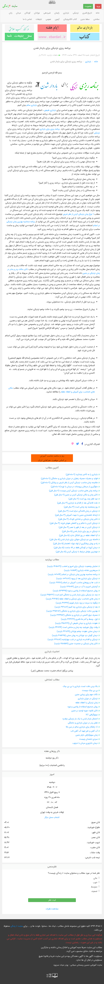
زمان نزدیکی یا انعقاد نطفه (86, 702)
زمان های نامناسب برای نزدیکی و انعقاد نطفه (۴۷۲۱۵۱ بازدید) (72, 599)
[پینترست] (73, 444)
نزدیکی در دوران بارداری (88, 698)
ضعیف (94, 891)
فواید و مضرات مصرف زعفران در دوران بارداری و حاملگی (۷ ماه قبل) (69, 478)
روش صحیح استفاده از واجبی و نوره (83, 706)
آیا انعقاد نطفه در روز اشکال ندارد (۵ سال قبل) (78, 535)
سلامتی (96, 19)
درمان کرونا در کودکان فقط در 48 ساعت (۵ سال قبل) (76, 547)
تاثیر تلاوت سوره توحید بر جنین (84, 710)
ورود (98, 6)
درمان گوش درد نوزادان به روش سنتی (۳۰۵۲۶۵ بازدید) (75, 635)
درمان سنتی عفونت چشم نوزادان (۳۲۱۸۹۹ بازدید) (77, 631)
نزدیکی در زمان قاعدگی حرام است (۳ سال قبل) (78, 511)
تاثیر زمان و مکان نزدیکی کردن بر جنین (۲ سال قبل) (76, 494)
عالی (95, 878)
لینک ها (52, 926)
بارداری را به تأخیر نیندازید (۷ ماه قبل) (82, 474)
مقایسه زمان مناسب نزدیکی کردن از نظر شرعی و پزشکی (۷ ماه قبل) (69, 482)
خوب (95, 882)
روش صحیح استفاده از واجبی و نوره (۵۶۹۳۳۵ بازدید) (75, 590)
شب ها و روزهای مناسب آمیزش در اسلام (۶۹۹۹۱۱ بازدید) (74, 582)
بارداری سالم (32, 105)
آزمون (57, 19)
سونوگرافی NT (92, 714)
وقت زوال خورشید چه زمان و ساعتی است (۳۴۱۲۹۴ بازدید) (73, 627)
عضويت (88, 6)
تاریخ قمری (87, 13)
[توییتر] (77, 444)
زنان (10, 13)
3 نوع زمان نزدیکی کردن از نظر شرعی (78, 214)
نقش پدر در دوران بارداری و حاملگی (83, 723)
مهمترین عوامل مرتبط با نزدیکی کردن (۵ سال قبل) (77, 551)
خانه (97, 13)
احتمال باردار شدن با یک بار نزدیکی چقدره (80, 718)
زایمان (56, 13)
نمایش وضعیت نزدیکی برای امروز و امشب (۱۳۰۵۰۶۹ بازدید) (72, 566)
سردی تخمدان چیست (88, 739)
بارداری (66, 13)
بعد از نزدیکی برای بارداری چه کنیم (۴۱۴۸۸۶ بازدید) (76, 607)
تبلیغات (39, 19)
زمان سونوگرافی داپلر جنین (87, 735)
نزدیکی (76, 13)
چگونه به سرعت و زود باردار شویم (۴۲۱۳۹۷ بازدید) (77, 603)
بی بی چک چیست (90, 690)
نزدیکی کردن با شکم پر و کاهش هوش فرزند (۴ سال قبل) (74, 523)
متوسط (94, 887)
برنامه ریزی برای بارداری (50, 129)
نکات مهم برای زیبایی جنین (86, 694)
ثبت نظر (52, 900)
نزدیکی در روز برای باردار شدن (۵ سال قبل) (80, 531)
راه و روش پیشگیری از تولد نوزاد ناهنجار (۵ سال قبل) (75, 543)
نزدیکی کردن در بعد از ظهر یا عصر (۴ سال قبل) (78, 527)
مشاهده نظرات (52, 909)
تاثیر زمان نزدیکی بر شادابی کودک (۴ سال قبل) (78, 519)
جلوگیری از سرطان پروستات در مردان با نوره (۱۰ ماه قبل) (74, 486)
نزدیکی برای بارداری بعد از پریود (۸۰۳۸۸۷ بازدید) (77, 578)
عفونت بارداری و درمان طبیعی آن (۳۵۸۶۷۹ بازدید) (76, 623)
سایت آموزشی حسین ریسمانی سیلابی (86, 965)
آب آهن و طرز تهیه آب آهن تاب (84, 731)
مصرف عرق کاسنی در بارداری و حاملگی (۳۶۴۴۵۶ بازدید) (74, 615)
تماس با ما (27, 19)
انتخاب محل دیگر (52, 817)
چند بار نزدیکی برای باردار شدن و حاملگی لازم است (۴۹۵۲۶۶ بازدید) (69, 594)
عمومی (48, 19)
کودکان (27, 13)
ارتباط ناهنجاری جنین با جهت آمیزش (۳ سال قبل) (76, 515)
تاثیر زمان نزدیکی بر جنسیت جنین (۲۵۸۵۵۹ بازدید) (76, 643)
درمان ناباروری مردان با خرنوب (85, 743)
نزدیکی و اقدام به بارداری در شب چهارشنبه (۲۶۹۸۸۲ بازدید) (73, 639)
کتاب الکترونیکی (70, 19)
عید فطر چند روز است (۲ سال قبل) (83, 499)
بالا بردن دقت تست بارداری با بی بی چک (80, 686)
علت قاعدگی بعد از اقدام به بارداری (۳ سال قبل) (77, 503)
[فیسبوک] (82, 444)
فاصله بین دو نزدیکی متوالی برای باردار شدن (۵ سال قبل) (74, 539)
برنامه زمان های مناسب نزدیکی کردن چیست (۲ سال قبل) (73, 490)
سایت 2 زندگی (17, 926)
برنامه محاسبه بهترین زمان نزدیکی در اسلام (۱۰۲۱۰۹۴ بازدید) (73, 574)
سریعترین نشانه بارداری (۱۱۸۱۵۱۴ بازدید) (81, 570)
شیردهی (47, 13)
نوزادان (37, 13)
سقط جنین (85, 19)
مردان (18, 13)
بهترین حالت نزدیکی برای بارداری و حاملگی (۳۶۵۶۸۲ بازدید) (72, 611)
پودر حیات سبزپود (60, 965)
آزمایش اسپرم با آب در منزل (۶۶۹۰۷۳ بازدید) (79, 586)
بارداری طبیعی (50, 110)
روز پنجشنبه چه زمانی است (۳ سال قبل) (81, 507)
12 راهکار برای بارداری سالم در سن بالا (82, 727)
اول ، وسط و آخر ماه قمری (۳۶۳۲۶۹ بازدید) (79, 619)
